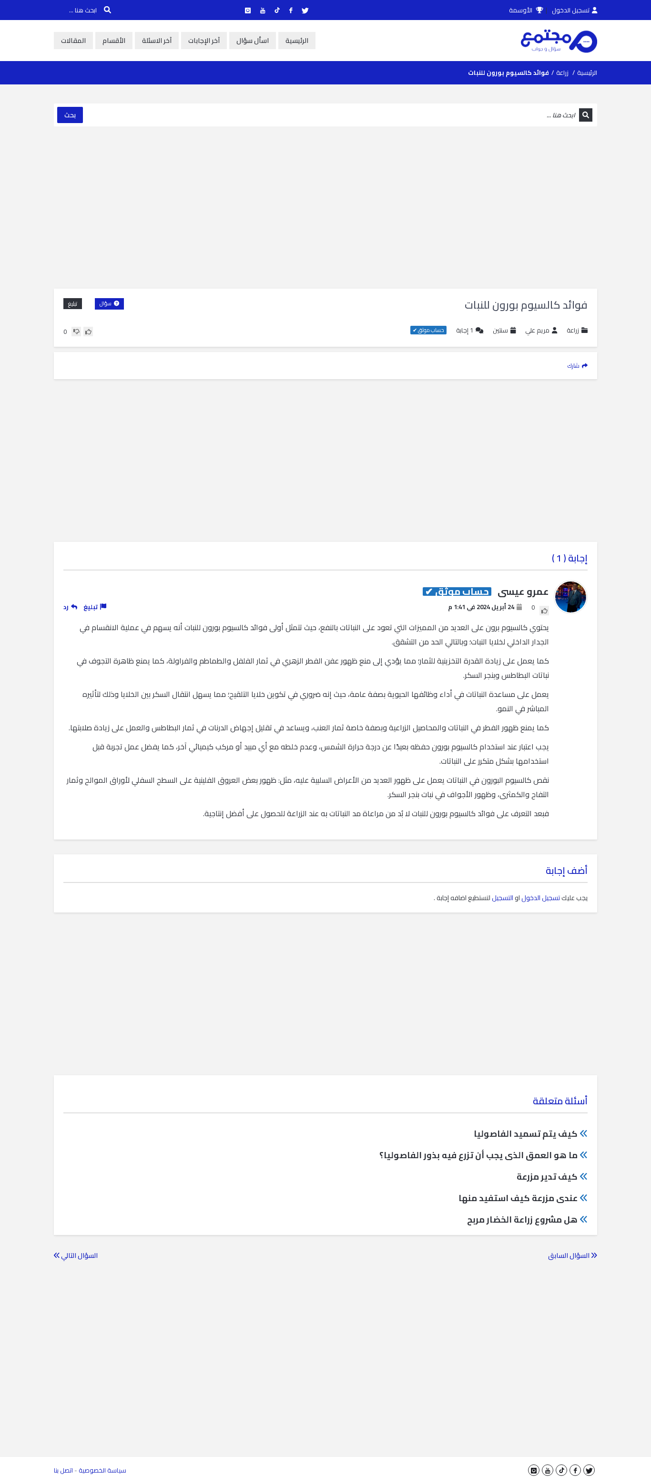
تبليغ (72, 303)
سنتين (500, 330)
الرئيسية (296, 40)
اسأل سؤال (252, 40)
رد (66, 606)
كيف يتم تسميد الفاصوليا (526, 1134)
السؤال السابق (569, 1255)
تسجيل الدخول (571, 10)
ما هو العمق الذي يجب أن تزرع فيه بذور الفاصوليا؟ (478, 1155)
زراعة (562, 72)
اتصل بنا (63, 1470)
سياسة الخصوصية (102, 1470)
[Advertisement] (325, 207)
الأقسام (113, 40)
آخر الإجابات (204, 40)
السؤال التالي (79, 1255)
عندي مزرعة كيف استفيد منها (518, 1198)
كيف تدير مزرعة (547, 1176)
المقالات (73, 40)
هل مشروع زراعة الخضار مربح (522, 1219)
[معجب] (88, 331)
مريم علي (537, 330)
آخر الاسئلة (157, 40)
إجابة (464, 330)
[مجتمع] (559, 40)
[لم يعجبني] (76, 331)
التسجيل (502, 898)
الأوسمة (521, 10)
